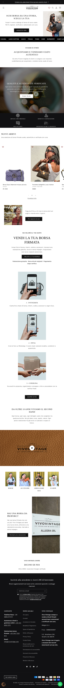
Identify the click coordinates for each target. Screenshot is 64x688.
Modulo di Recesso (28, 660)
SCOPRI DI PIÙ (32, 397)
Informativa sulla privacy (54, 682)
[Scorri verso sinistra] (28, 195)
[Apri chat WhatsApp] (60, 684)
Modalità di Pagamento (29, 625)
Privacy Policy (27, 636)
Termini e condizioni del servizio (27, 684)
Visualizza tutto (31, 198)
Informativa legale (55, 684)
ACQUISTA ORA (22, 30)
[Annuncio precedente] (3, 2)
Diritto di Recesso (28, 633)
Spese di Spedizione (29, 629)
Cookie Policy (27, 640)
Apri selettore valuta (10, 677)
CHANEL (3, 39)
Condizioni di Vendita (29, 622)
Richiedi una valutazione (18, 535)
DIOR (43, 39)
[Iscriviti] (45, 591)
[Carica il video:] (32, 448)
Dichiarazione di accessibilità (31, 649)
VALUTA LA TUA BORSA (32, 256)
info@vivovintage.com (35, 599)
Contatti (25, 618)
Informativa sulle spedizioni (43, 684)
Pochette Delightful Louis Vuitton (43, 184)
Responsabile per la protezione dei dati (28, 645)
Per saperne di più (34, 219)
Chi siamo (26, 615)
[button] (3, 8)
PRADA (30, 39)
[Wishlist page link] (49, 8)
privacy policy (27, 594)
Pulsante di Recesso (29, 657)
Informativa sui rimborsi (41, 682)
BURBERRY (51, 39)
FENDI (37, 39)
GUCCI (23, 39)
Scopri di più (26, 96)
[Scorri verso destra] (35, 195)
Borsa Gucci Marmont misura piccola (14, 184)
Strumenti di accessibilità (30, 653)
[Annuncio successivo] (61, 2)
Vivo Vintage (21, 682)
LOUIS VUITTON (14, 39)
